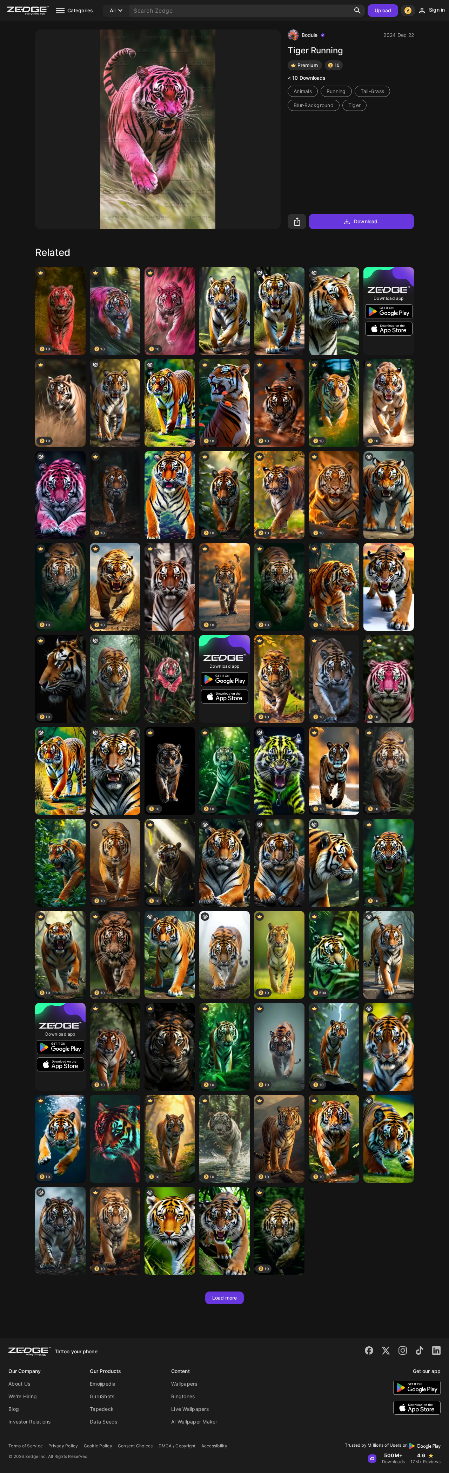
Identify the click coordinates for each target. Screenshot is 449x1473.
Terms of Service (25, 1445)
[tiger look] (170, 403)
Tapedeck (102, 1409)
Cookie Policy (98, 1445)
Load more (224, 1298)
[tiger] (115, 403)
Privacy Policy (63, 1445)
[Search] (357, 10)
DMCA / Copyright (177, 1445)
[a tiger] (115, 679)
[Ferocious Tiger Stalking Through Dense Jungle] (60, 863)
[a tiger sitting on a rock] (224, 863)
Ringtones (183, 1396)
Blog (13, 1409)
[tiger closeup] (334, 863)
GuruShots (102, 1396)
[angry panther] (279, 771)
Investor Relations (29, 1422)
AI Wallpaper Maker (194, 1422)
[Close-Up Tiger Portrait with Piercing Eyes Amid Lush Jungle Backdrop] (170, 587)
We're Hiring (22, 1396)
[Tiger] (224, 311)
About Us (19, 1384)
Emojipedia (103, 1384)
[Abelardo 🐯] (224, 955)
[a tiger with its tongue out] (388, 1047)
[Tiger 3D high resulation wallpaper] (170, 679)
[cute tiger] (170, 955)
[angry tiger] (170, 1231)
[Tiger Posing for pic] (170, 495)
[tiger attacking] (388, 1139)
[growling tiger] (279, 311)
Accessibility (214, 1445)
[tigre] (388, 495)
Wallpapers (184, 1384)
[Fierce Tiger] (60, 1231)
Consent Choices (135, 1445)
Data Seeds (104, 1422)
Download (365, 221)
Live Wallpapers (190, 1409)
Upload (383, 10)
